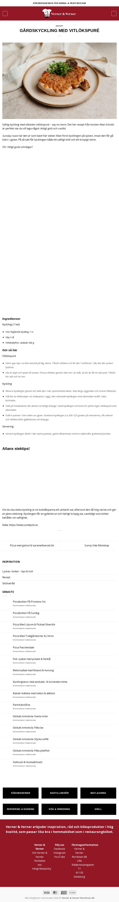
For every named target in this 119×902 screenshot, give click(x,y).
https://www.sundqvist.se (23, 525)
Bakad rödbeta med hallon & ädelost (34, 693)
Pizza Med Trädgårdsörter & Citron (33, 636)
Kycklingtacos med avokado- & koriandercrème (40, 681)
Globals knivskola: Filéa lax (28, 727)
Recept (6, 577)
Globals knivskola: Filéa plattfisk (31, 750)
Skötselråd (8, 583)
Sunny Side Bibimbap (97, 545)
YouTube (59, 857)
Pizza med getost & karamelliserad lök (31, 545)
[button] (5, 13)
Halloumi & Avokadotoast (27, 762)
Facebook (59, 848)
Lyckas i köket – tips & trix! (17, 571)
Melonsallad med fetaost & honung (33, 670)
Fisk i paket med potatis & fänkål (32, 659)
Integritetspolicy (41, 868)
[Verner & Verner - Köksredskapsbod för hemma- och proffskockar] (59, 13)
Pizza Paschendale (23, 647)
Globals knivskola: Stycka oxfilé (30, 739)
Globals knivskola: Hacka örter (30, 716)
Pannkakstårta (21, 704)
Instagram (59, 852)
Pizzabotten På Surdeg (26, 613)
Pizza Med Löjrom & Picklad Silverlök (34, 624)
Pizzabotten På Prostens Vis (29, 601)
